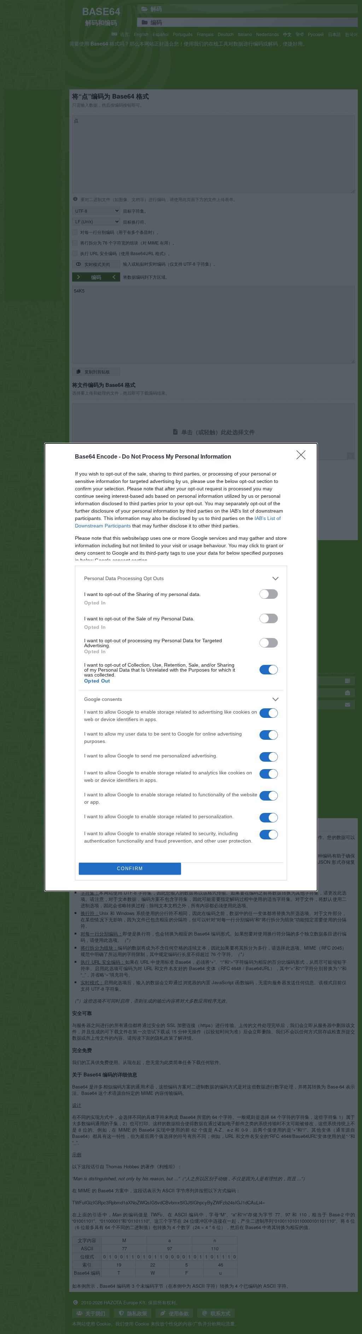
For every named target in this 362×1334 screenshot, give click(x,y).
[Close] (303, 457)
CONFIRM (130, 868)
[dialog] (181, 667)
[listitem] (181, 578)
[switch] (268, 594)
